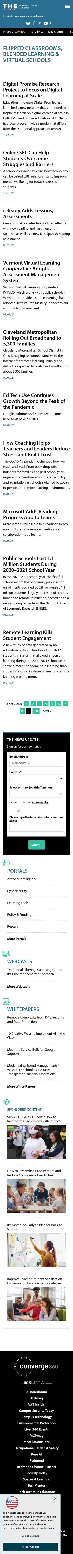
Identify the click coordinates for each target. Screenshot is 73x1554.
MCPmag (36, 1435)
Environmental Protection (36, 1423)
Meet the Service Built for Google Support (31, 1051)
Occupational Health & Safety (36, 1448)
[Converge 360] (36, 1366)
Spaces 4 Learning (36, 1479)
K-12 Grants (56, 31)
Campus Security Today (36, 1410)
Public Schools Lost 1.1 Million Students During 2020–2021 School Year (30, 564)
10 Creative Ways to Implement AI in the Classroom (36, 1035)
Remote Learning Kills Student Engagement (27, 635)
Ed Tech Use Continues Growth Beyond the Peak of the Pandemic (34, 401)
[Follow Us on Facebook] (34, 23)
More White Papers (21, 1086)
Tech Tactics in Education (36, 1491)
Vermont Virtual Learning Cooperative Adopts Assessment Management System (32, 271)
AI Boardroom (36, 1392)
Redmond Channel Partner (36, 1466)
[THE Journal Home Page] (20, 6)
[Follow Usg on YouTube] (46, 23)
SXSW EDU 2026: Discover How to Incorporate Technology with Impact (33, 1119)
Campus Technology (36, 1417)
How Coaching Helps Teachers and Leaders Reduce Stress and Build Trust (36, 448)
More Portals (16, 938)
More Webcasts (18, 986)
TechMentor (36, 1485)
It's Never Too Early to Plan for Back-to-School (35, 1227)
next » (46, 711)
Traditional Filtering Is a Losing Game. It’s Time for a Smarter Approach (34, 971)
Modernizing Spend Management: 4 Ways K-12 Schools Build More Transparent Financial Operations (33, 1069)
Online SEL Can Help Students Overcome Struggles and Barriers (28, 158)
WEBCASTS (19, 961)
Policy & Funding (19, 914)
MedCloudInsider (36, 1441)
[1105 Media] (36, 1383)
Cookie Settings (30, 1535)
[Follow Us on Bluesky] (28, 23)
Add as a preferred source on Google (25, 15)
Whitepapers (23, 1008)
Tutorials (36, 31)
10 (36, 711)
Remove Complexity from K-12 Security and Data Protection (35, 1019)
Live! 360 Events (36, 1429)
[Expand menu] (67, 7)
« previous (14, 704)
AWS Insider (37, 1404)
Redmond (36, 1460)
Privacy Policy (40, 802)
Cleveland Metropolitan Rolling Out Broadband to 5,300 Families (32, 337)
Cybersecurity (17, 891)
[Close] (55, 1498)
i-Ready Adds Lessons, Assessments (28, 213)
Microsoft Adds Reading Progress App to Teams (30, 514)
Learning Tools (17, 902)
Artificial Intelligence (22, 879)
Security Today (36, 1473)
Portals (17, 870)
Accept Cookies (30, 1546)
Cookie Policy (47, 1527)
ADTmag (36, 1398)
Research (13, 926)
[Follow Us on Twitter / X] (39, 23)
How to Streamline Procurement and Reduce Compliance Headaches (34, 1173)
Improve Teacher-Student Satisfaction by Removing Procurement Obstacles (34, 1281)
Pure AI (36, 1454)
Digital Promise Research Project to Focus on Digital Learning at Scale (32, 89)
